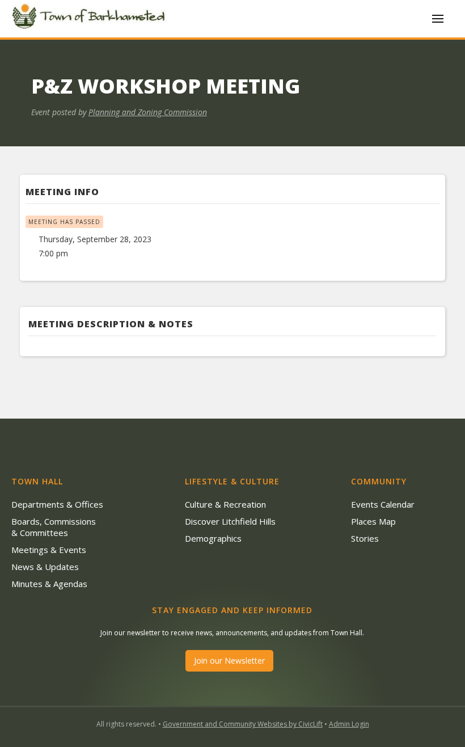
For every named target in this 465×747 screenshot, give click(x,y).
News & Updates (45, 566)
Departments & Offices (57, 504)
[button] (438, 18)
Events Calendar (383, 504)
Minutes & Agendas (49, 583)
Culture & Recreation (225, 504)
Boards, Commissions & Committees (53, 527)
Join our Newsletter (229, 660)
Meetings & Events (48, 549)
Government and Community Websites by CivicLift (243, 724)
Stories (365, 538)
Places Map (373, 521)
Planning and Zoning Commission (147, 112)
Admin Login (349, 724)
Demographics (213, 538)
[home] (90, 18)
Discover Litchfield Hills (230, 521)
